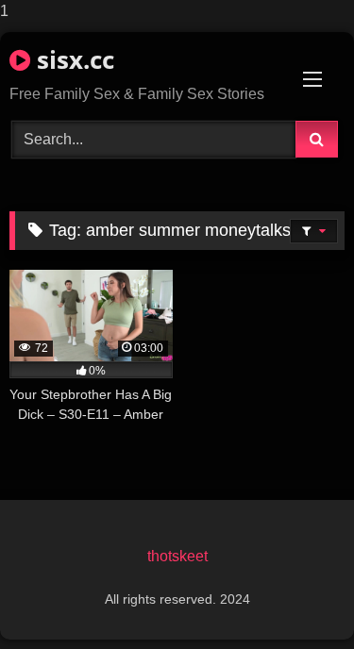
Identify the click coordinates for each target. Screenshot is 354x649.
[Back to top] (295, 596)
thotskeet (177, 556)
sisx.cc (72, 59)
